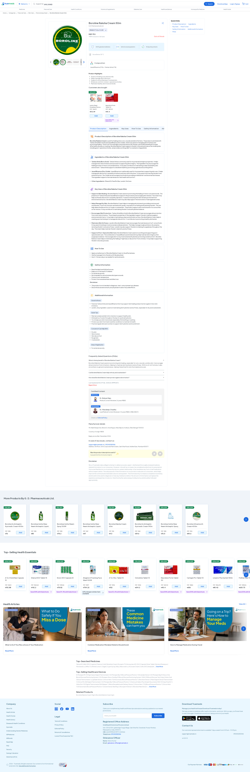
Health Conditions (76, 9)
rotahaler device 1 (144, 675)
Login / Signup (235, 4)
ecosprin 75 (122, 664)
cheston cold (101, 664)
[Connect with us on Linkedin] (72, 708)
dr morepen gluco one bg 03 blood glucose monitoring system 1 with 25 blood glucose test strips (132, 677)
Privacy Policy (59, 725)
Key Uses (125, 129)
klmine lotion (96, 666)
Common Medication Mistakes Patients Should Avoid (108, 645)
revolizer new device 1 (140, 686)
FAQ (7, 746)
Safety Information (151, 129)
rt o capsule (142, 664)
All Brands (9, 738)
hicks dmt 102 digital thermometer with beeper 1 (92, 684)
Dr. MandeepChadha (108, 410)
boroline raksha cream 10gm (85, 695)
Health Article (10, 712)
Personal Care (48, 9)
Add (96, 116)
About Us (9, 708)
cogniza (93, 664)
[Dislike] (160, 453)
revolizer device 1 (144, 679)
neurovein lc (124, 666)
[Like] (154, 453)
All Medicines (10, 734)
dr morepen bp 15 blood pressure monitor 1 (116, 682)
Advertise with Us (11, 757)
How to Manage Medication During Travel (186, 645)
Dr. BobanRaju (105, 398)
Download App (222, 4)
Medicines (22, 9)
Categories (12, 13)
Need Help (9, 742)
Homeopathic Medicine (197, 9)
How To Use (136, 129)
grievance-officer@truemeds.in (118, 743)
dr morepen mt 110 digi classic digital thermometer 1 (93, 675)
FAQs (174, 32)
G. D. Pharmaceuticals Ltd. (96, 26)
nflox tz (88, 666)
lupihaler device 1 (97, 679)
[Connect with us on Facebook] (61, 708)
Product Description (98, 129)
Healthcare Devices (166, 9)
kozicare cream (134, 666)
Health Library (10, 719)
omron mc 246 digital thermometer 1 (90, 682)
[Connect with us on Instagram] (56, 708)
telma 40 (79, 664)
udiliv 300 (86, 664)
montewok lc (80, 666)
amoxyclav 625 (131, 664)
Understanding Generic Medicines (17, 731)
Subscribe (158, 716)
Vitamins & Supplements (108, 9)
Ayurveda (9, 727)
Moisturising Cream (42, 13)
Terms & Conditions (61, 721)
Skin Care (31, 13)
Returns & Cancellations (62, 732)
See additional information (27, 766)
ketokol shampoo (161, 664)
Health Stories (10, 716)
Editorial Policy (102, 418)
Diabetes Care (138, 9)
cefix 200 (143, 666)
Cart (246, 4)
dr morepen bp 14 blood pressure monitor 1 (124, 675)
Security (9, 749)
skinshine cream (112, 664)
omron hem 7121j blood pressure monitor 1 (148, 684)
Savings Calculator (12, 753)
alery (117, 666)
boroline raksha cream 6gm (105, 695)
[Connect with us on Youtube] (67, 708)
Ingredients (113, 129)
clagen (104, 666)
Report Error (93, 385)
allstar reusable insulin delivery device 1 (121, 684)
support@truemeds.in (96, 444)
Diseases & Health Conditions (15, 723)
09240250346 (110, 444)
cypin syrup (111, 666)
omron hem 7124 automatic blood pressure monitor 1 (121, 679)
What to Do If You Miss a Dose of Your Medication (24, 645)
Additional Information (195, 29)
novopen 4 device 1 (126, 686)
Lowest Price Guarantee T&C (64, 736)
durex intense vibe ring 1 (111, 686)
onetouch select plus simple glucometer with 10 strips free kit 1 (151, 682)
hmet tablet (151, 664)
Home (5, 13)
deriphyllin (151, 666)
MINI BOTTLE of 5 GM (96, 30)
